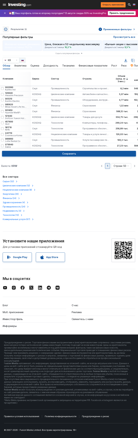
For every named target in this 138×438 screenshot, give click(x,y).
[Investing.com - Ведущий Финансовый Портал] (19, 5)
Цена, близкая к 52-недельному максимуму (72, 44)
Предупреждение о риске (95, 416)
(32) (8, 181)
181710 (8, 128)
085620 (16, 105)
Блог (5, 305)
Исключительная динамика (22, 44)
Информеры (10, 326)
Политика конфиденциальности (60, 416)
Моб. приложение (13, 312)
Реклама (77, 312)
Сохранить (69, 153)
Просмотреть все (124, 37)
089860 (12, 140)
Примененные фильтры (116, 29)
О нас (75, 305)
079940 (9, 145)
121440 (16, 117)
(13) (11, 215)
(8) (17, 190)
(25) (11, 194)
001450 (12, 111)
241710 (13, 134)
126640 (14, 94)
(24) (9, 198)
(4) (14, 202)
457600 (9, 123)
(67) (16, 219)
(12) (16, 185)
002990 (10, 88)
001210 (12, 100)
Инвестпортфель (13, 319)
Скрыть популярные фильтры (67, 53)
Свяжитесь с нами (82, 319)
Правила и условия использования (21, 416)
